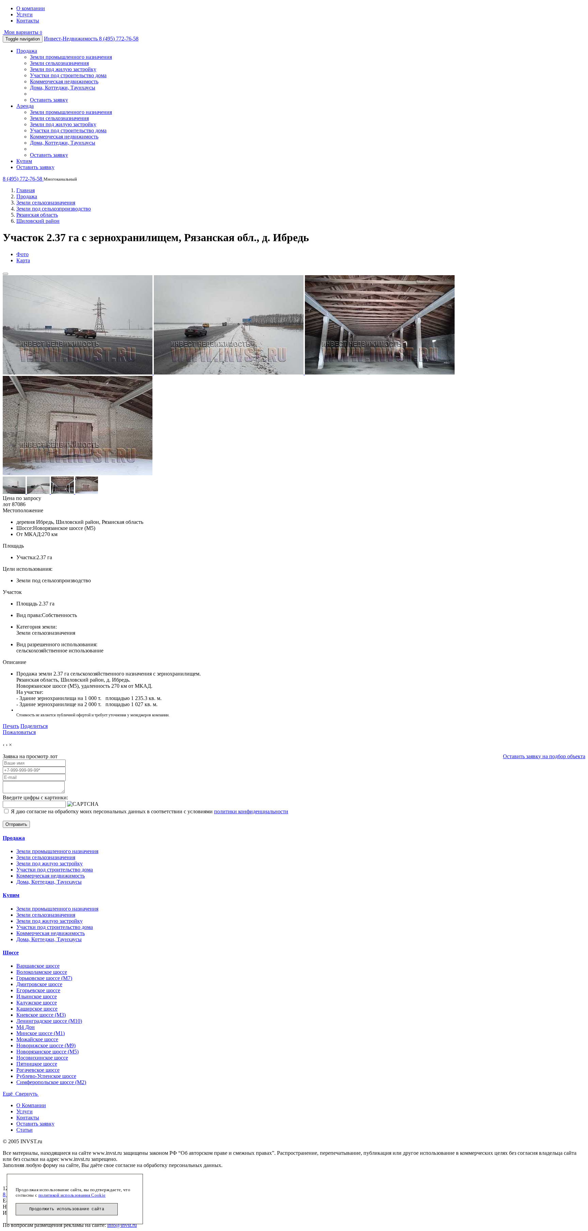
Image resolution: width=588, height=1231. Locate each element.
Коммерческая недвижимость (64, 81)
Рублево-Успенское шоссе (46, 1076)
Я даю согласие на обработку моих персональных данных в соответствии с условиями (149, 811)
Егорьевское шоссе (38, 990)
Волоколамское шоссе (41, 972)
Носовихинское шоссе (42, 1058)
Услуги (24, 14)
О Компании (31, 1105)
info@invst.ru (122, 1225)
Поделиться (34, 726)
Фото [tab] (22, 254)
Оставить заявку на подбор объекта (544, 756)
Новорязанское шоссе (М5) (47, 1051)
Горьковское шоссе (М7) (44, 978)
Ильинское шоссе (36, 996)
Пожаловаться (19, 732)
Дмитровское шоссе (39, 984)
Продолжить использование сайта (66, 1209)
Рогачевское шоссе (38, 1070)
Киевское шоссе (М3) (41, 1015)
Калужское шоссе (36, 1002)
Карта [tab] (23, 260)
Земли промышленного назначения (71, 57)
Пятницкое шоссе (36, 1064)
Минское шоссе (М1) (40, 1033)
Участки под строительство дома (68, 75)
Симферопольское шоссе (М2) (51, 1082)
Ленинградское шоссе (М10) (49, 1021)
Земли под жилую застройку (63, 69)
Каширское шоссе (37, 1009)
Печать (11, 726)
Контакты (27, 20)
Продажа (26, 51)
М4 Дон (25, 1027)
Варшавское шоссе (38, 966)
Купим (24, 161)
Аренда (25, 106)
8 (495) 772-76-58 (118, 38)
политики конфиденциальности (251, 811)
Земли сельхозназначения (59, 63)
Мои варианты (22, 32)
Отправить (16, 824)
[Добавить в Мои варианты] (5, 274)
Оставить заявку (49, 100)
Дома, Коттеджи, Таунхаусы (62, 87)
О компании (30, 8)
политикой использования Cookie (72, 1195)
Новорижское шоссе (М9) (46, 1045)
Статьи (24, 1130)
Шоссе (11, 952)
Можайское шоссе (37, 1039)
